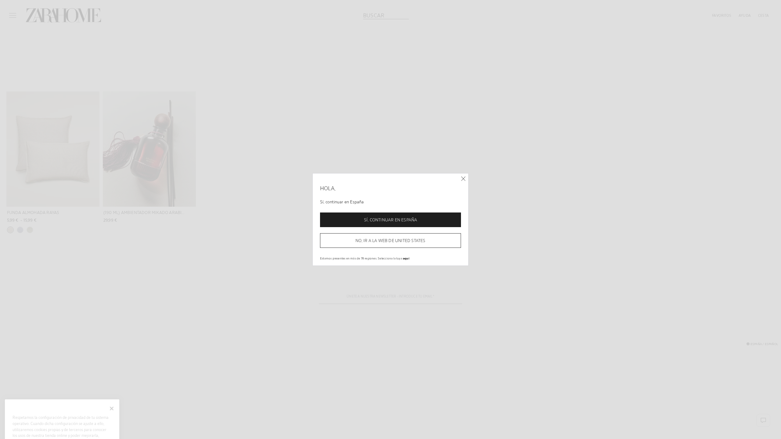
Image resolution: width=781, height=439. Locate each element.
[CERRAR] (463, 179)
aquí (406, 258)
